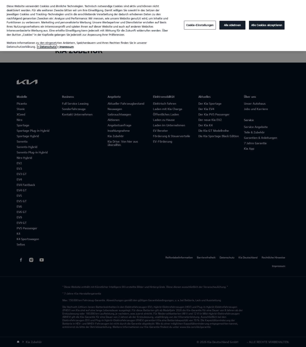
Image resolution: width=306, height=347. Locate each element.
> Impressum (65, 46)
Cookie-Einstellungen (200, 25)
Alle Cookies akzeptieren (266, 25)
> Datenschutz (46, 46)
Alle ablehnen (232, 25)
